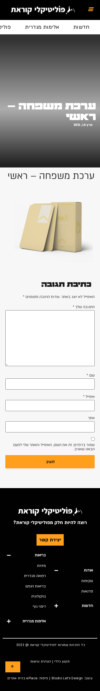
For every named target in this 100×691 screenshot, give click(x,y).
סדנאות (87, 591)
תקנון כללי (62, 661)
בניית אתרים (16, 678)
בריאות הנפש (35, 586)
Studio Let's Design (67, 678)
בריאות (40, 555)
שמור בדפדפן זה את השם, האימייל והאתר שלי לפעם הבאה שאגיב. (54, 447)
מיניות (41, 565)
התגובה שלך (84, 307)
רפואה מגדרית (35, 575)
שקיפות (87, 580)
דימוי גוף (39, 606)
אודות (88, 570)
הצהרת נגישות (40, 661)
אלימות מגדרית (42, 27)
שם (91, 375)
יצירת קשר (50, 540)
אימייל (89, 397)
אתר (91, 418)
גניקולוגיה (38, 596)
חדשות (81, 27)
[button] (73, 570)
